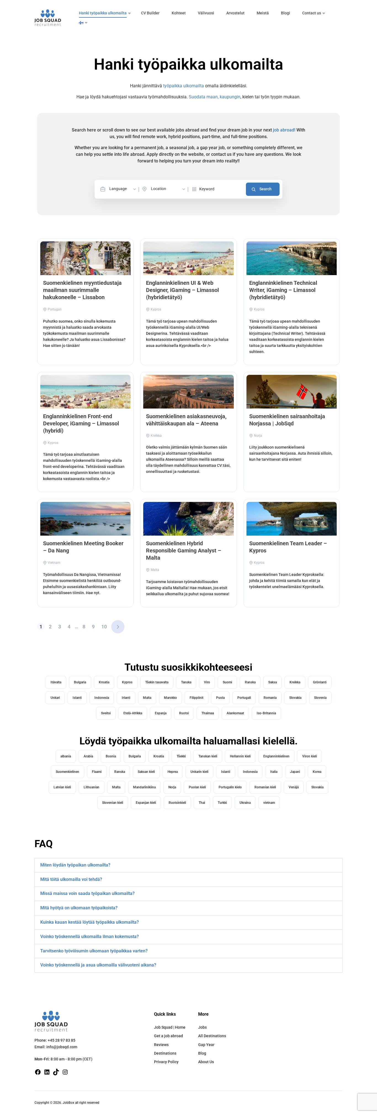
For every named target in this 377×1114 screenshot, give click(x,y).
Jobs (202, 1027)
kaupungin (230, 96)
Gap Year (206, 1044)
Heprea (173, 772)
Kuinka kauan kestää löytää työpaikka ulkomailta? (89, 922)
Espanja (160, 713)
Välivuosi (206, 13)
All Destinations (212, 1036)
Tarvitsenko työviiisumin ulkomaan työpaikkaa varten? (94, 951)
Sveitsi (106, 713)
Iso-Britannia (266, 713)
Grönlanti (319, 682)
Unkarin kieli (199, 772)
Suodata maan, (204, 96)
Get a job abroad (168, 1036)
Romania (270, 698)
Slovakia (295, 698)
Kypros (127, 682)
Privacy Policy (166, 1062)
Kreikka (295, 682)
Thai (202, 803)
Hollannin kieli (240, 756)
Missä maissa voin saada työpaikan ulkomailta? (87, 893)
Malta (147, 698)
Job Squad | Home (169, 1027)
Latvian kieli (62, 787)
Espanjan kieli (146, 803)
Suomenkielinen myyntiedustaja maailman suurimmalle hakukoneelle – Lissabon (82, 290)
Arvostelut (235, 13)
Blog (202, 1053)
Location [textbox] (158, 188)
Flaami (97, 772)
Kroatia (104, 682)
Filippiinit (196, 698)
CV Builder (150, 13)
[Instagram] (65, 1071)
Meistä (263, 13)
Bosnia (111, 756)
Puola (220, 698)
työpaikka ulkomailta (183, 85)
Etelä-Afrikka (132, 713)
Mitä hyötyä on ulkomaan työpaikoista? (79, 907)
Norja (172, 787)
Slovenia (320, 698)
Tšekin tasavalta (156, 682)
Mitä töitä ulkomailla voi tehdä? (71, 879)
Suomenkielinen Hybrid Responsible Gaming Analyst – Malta (183, 550)
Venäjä (294, 787)
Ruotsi (184, 713)
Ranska (250, 682)
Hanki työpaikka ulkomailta (103, 13)
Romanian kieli (265, 787)
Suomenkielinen (67, 772)
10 (104, 627)
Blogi (285, 13)
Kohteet (179, 13)
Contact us (311, 13)
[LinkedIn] (47, 1071)
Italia (273, 772)
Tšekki (181, 756)
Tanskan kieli (207, 756)
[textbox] (123, 189)
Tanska (186, 682)
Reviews (161, 1044)
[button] (188, 865)
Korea (317, 772)
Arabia (88, 756)
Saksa (272, 682)
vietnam (269, 803)
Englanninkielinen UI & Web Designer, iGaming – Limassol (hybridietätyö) (182, 290)
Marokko (170, 698)
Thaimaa (207, 713)
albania (65, 756)
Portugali (244, 698)
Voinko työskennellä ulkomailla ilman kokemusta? (89, 936)
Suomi (227, 682)
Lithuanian (91, 787)
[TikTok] (56, 1071)
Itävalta (56, 682)
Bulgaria (80, 682)
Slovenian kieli (112, 803)
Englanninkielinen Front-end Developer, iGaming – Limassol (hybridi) (81, 423)
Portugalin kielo (230, 787)
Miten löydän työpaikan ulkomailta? (75, 865)
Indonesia (101, 698)
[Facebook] (37, 1071)
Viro (207, 682)
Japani (295, 772)
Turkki (222, 803)
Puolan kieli (197, 787)
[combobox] (123, 189)
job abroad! (284, 130)
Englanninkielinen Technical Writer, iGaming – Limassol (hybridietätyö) (283, 290)
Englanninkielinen (276, 756)
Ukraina (245, 803)
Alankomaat (235, 713)
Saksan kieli (146, 772)
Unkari (55, 698)
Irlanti (126, 698)
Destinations (165, 1053)
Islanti (77, 698)
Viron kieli (309, 756)
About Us (206, 1062)
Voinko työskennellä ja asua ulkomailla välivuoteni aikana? (98, 965)
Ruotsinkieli (177, 803)
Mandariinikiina (144, 787)
